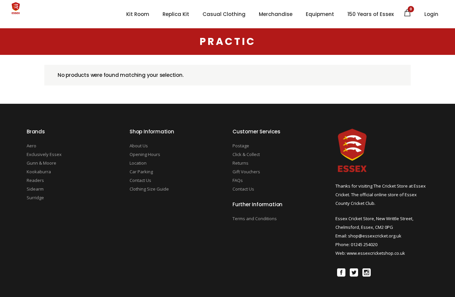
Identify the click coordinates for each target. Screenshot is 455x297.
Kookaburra (39, 172)
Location (138, 163)
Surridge (35, 198)
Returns (240, 163)
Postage (240, 146)
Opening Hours (145, 154)
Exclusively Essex (44, 154)
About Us (139, 146)
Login (431, 14)
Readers (35, 180)
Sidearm (35, 189)
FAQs (237, 180)
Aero (31, 146)
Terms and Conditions (254, 219)
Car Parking (141, 172)
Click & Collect (246, 154)
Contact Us (140, 180)
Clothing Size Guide (149, 189)
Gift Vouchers (246, 172)
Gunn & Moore (41, 163)
